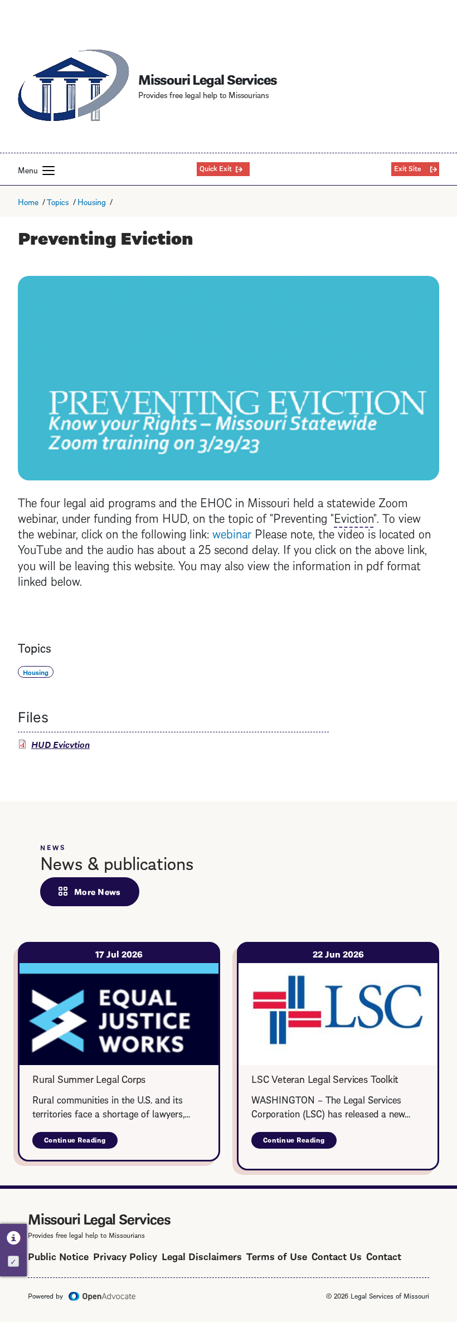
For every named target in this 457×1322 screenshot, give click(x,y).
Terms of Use (276, 1255)
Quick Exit (216, 167)
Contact (383, 1255)
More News (97, 891)
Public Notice (58, 1255)
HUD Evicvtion (60, 744)
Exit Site (407, 167)
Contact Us (337, 1255)
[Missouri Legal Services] (73, 85)
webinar (231, 532)
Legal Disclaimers (202, 1255)
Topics (58, 201)
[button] (48, 170)
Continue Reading (81, 1141)
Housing (91, 201)
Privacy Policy (125, 1255)
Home (28, 201)
